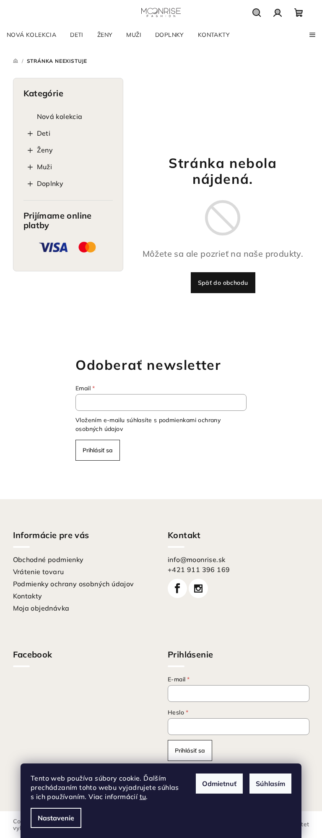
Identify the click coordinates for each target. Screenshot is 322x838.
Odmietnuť (219, 783)
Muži (44, 166)
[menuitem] (31, 34)
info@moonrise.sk (196, 559)
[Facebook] (177, 588)
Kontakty (27, 596)
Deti (44, 133)
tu (143, 796)
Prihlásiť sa (98, 450)
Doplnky (50, 183)
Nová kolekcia (60, 116)
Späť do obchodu (223, 282)
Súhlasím (270, 783)
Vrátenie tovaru (38, 571)
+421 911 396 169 (199, 569)
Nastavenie (56, 818)
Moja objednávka (41, 608)
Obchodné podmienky (48, 559)
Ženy (45, 150)
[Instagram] (198, 588)
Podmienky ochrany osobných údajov (73, 584)
